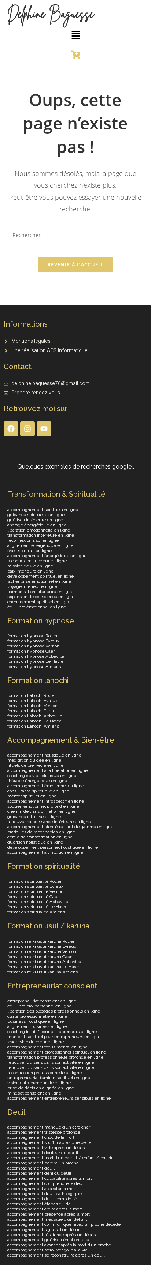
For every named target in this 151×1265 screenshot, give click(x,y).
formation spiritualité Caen (33, 896)
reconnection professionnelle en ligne (44, 1072)
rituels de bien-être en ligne (35, 765)
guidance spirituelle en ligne (36, 514)
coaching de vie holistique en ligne (41, 775)
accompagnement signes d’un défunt (44, 1229)
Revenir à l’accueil (75, 264)
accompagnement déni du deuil (39, 1173)
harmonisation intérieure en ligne (40, 591)
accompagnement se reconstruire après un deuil (55, 1255)
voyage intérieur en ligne (32, 586)
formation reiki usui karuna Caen (40, 956)
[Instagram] (27, 428)
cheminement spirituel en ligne (38, 601)
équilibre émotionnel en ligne (36, 606)
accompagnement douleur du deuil (42, 1152)
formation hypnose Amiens (34, 666)
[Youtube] (44, 428)
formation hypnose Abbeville (35, 656)
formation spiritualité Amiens (36, 912)
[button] (75, 35)
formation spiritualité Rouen (35, 881)
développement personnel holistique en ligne (52, 847)
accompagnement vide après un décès (46, 1147)
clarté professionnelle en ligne (37, 1016)
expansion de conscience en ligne (40, 596)
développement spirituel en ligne (40, 576)
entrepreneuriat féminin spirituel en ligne (48, 1077)
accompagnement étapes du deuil (41, 1203)
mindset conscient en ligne (34, 1093)
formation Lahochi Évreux (32, 700)
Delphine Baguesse (50, 13)
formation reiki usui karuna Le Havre (43, 966)
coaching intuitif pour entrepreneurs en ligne (52, 1031)
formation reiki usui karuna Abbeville (44, 961)
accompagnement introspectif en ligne (45, 801)
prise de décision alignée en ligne (40, 1088)
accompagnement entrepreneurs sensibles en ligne (59, 1098)
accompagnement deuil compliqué (42, 1198)
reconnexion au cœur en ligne (37, 560)
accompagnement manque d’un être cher (48, 1127)
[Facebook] (11, 428)
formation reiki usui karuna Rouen (41, 941)
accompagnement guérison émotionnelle (48, 1239)
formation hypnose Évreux (33, 640)
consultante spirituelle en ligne (38, 790)
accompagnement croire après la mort (44, 1209)
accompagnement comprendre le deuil (46, 1183)
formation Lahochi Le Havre (34, 721)
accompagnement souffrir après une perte (49, 1142)
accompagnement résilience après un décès (51, 1234)
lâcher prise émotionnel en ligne (39, 581)
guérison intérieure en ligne (35, 519)
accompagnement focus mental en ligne (47, 1047)
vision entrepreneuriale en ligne (39, 1082)
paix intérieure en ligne (30, 571)
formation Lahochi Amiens (33, 726)
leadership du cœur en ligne (35, 1041)
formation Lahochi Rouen (32, 695)
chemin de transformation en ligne (41, 811)
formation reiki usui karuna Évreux (41, 946)
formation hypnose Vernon (33, 646)
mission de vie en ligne (30, 565)
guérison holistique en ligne (35, 842)
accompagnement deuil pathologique (44, 1193)
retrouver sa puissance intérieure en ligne (49, 821)
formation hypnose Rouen (33, 635)
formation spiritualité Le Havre (37, 906)
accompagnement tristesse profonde (43, 1132)
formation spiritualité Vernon (35, 891)
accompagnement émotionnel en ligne (45, 785)
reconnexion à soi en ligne (33, 540)
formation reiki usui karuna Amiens (42, 972)
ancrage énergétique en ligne (36, 525)
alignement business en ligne (37, 1026)
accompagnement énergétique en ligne (46, 555)
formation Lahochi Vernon (32, 705)
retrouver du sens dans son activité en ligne (50, 1062)
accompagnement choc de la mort (40, 1137)
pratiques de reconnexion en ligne (41, 831)
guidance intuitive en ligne (34, 816)
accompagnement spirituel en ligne (42, 509)
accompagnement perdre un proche (43, 1162)
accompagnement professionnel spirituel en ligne (56, 1052)
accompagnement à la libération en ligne (47, 770)
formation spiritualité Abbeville (37, 901)
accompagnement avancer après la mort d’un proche (59, 1244)
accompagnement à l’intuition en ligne (45, 852)
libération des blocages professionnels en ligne (53, 1011)
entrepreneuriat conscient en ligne (41, 1000)
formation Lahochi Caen (30, 710)
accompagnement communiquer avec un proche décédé (64, 1224)
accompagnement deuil (31, 1168)
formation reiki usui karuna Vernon (41, 951)
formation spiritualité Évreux (35, 886)
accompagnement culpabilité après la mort (49, 1178)
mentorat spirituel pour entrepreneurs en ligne (53, 1036)
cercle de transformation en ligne (40, 837)
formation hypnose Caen (31, 651)
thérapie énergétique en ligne (37, 780)
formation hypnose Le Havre (35, 661)
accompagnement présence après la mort (48, 1214)
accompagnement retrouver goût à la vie (47, 1250)
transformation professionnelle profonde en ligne (55, 1057)
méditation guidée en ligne (34, 760)
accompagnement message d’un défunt (47, 1219)
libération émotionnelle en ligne (38, 530)
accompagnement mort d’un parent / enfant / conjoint (61, 1157)
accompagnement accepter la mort (41, 1188)
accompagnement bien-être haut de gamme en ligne (60, 826)
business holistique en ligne (35, 1021)
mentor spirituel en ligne (31, 796)
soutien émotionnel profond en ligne (43, 806)
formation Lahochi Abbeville (34, 715)
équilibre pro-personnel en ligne (39, 1006)
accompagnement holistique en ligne (44, 755)
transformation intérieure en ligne (40, 535)
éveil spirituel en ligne (29, 550)
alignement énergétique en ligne (40, 545)
